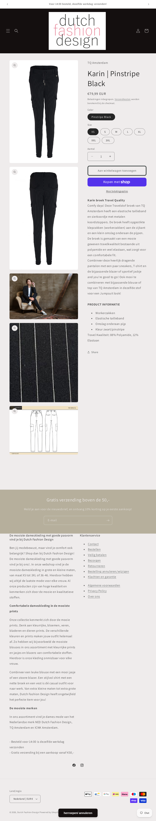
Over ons (94, 596)
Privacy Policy (97, 591)
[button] (8, 31)
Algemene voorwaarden (104, 585)
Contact (93, 544)
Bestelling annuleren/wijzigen (108, 571)
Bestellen (94, 549)
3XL (108, 140)
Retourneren (96, 566)
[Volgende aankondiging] (148, 4)
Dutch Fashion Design (28, 812)
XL (139, 132)
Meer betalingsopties (117, 191)
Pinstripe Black (101, 117)
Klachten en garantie (102, 577)
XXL (94, 140)
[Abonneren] (108, 520)
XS (93, 132)
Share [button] (94, 352)
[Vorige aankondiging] (7, 4)
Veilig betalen (97, 555)
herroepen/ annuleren (78, 813)
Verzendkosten (123, 99)
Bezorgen (94, 560)
